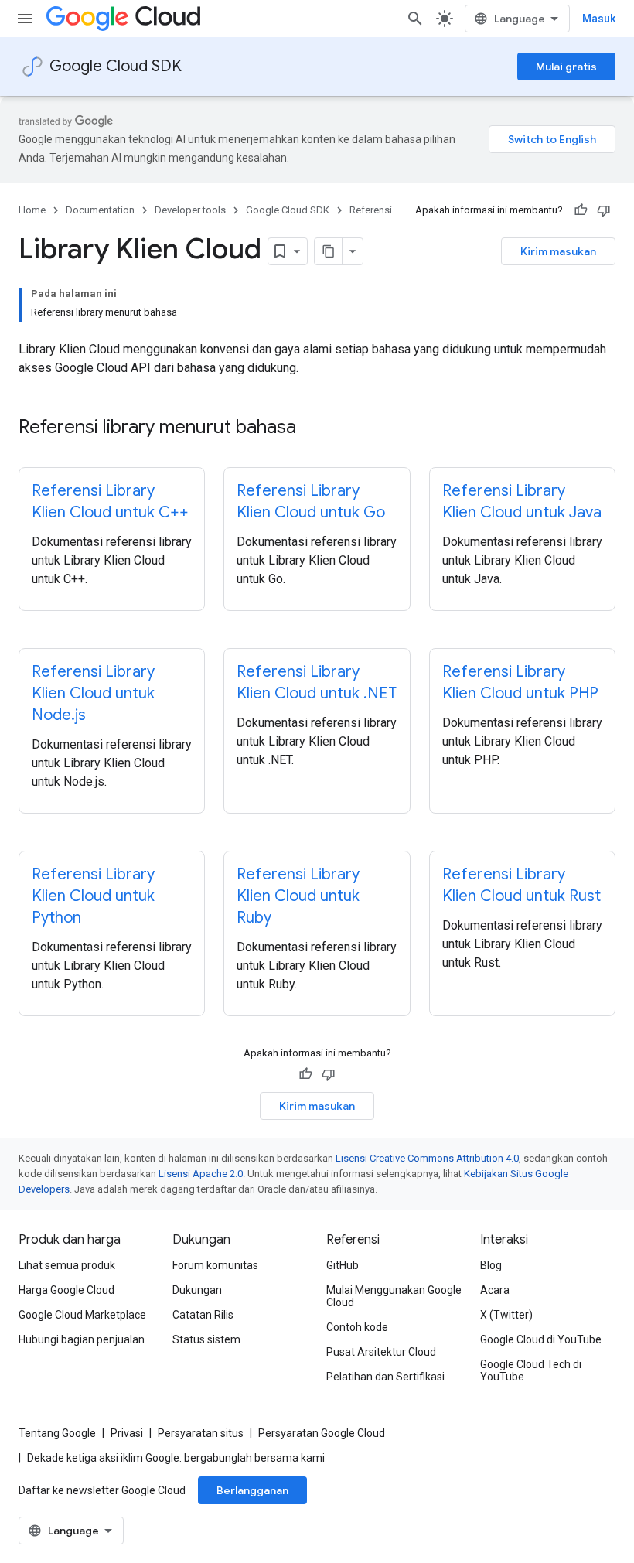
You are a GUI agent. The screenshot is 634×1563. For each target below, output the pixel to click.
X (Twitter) (506, 1315)
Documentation (100, 210)
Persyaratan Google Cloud (321, 1433)
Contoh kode (357, 1327)
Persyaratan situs (201, 1433)
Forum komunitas (215, 1265)
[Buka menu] (24, 18)
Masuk (598, 18)
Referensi (370, 210)
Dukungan (197, 1290)
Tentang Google (57, 1433)
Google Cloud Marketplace (82, 1315)
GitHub (342, 1265)
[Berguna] (580, 210)
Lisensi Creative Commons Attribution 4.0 (427, 1158)
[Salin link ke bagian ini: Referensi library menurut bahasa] (311, 428)
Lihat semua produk (67, 1265)
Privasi (127, 1433)
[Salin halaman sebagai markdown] (329, 251)
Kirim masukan (558, 251)
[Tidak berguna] (603, 210)
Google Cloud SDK (115, 66)
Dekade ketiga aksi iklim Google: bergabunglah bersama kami (176, 1458)
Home (32, 210)
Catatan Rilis (202, 1315)
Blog (491, 1265)
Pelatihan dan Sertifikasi (385, 1376)
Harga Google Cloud (66, 1290)
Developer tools (190, 210)
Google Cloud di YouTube (541, 1339)
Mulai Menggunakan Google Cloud (394, 1296)
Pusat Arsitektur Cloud (381, 1352)
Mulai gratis (566, 66)
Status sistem (206, 1339)
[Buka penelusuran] (415, 18)
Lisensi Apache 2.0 (200, 1173)
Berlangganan (252, 1490)
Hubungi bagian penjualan (82, 1339)
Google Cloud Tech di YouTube (530, 1370)
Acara (495, 1290)
